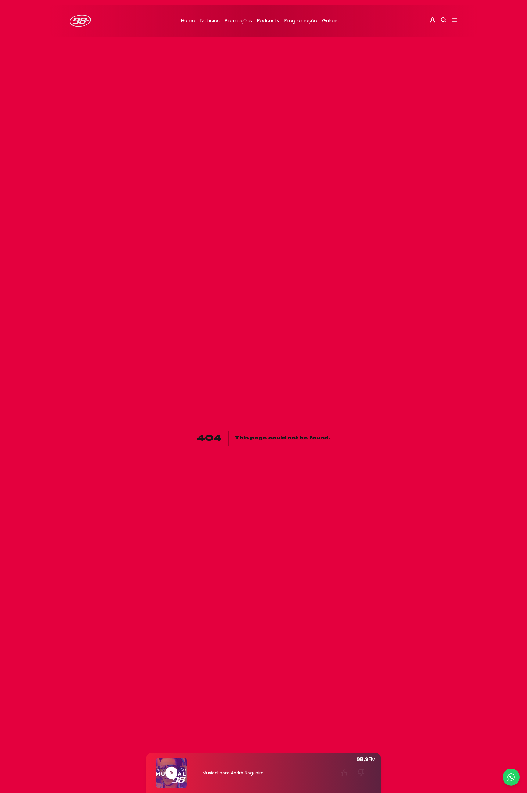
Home (188, 20)
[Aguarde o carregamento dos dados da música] (344, 773)
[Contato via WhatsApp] (511, 777)
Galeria (330, 20)
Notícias (210, 20)
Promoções (238, 20)
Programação (300, 20)
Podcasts (268, 20)
